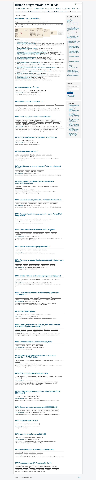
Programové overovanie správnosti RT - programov (27, 48)
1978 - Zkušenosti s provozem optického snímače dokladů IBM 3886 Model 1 (37, 392)
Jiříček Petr (32, 120)
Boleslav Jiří (59, 121)
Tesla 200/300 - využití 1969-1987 (22, 297)
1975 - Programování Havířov (74, 46)
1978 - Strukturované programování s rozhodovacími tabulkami (38, 200)
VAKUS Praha (18, 234)
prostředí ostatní (47, 410)
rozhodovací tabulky (40, 120)
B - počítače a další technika (73, 28)
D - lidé (68, 30)
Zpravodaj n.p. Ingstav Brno (72, 70)
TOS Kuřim (48, 120)
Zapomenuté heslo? (71, 96)
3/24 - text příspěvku (19, 126)
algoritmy (29, 329)
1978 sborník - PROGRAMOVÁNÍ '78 (27, 19)
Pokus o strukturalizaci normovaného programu (26, 57)
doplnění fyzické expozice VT (72, 37)
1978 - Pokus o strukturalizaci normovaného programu (35, 230)
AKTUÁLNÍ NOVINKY (20, 8)
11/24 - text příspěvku (19, 252)
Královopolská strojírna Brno (47, 279)
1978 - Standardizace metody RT (27, 151)
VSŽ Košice (52, 121)
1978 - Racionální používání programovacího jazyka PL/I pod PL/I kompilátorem (38, 215)
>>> (25, 24)
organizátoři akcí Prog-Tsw (27, 466)
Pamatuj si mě (71, 91)
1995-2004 (70, 65)
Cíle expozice (29, 8)
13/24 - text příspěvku (19, 282)
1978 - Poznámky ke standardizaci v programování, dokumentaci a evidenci (39, 261)
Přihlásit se (70, 93)
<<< (19, 24)
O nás (78, 8)
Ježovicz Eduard (55, 329)
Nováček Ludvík (48, 123)
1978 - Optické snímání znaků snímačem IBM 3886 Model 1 (36, 407)
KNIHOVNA (58, 8)
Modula (34, 376)
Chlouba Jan (18, 123)
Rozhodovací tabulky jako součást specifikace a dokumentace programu (31, 52)
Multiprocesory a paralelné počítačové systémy (26, 80)
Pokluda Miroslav (55, 410)
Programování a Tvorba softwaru (22, 22)
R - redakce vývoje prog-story (73, 75)
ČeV (31, 297)
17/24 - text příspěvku (19, 347)
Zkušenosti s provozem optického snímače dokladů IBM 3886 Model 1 (31, 75)
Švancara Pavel (19, 280)
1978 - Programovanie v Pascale (26, 420)
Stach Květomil (48, 469)
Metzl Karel (18, 466)
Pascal (17, 424)
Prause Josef (33, 469)
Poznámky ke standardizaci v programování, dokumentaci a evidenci (31, 59)
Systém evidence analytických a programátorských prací (28, 62)
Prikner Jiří (18, 361)
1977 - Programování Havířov (74, 48)
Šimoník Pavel (18, 124)
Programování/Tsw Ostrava (72, 43)
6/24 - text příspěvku (19, 173)
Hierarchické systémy (21, 66)
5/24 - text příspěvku (19, 156)
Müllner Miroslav (39, 345)
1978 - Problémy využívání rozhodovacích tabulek (33, 117)
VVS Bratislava (58, 376)
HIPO (33, 345)
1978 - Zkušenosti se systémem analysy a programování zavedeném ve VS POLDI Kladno (35, 356)
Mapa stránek (70, 20)
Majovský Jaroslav (19, 469)
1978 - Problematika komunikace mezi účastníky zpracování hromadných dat (37, 293)
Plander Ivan (39, 452)
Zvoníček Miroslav (43, 250)
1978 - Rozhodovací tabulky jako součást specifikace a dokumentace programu (34, 182)
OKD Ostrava (18, 120)
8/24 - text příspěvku (19, 205)
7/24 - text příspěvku (19, 190)
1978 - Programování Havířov (74, 50)
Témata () (69, 19)
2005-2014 (70, 66)
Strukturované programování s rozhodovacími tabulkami (28, 53)
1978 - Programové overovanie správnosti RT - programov (36, 137)
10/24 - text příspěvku (19, 236)
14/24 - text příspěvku (19, 301)
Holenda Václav (40, 437)
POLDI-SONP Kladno (59, 360)
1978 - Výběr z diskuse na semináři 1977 (29, 101)
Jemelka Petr (47, 467)
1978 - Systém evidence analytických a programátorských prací (38, 276)
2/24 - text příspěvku (19, 107)
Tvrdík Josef (25, 467)
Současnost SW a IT (49, 8)
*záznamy (18, 15)
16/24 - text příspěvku (19, 331)
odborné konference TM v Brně (72, 38)
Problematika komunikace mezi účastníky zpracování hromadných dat (31, 64)
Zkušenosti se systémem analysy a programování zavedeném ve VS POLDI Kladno (34, 71)
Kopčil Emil (25, 123)
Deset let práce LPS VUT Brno (73, 42)
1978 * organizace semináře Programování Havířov (33, 463)
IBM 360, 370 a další (20, 219)
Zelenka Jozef (33, 124)
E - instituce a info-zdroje (72, 32)
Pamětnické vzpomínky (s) (72, 24)
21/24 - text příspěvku (19, 412)
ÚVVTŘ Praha (47, 329)
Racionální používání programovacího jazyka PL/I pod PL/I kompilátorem (32, 54)
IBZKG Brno (35, 250)
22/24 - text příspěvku (19, 426)
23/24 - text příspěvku (19, 439)
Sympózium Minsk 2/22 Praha (73, 67)
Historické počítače (66, 8)
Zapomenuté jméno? (71, 95)
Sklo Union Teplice (31, 396)
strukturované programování (21, 104)
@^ (62, 24)
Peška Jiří (36, 466)
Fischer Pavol (18, 378)
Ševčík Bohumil (56, 123)
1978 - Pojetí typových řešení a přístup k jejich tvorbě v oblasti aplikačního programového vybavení (37, 325)
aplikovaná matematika (37, 329)
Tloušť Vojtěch (26, 124)
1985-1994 (70, 63)
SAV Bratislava (32, 452)
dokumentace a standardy (43, 186)
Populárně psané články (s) (72, 22)
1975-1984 (70, 45)
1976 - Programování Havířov (74, 47)
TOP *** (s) (69, 21)
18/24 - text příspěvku (19, 364)
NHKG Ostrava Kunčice (30, 219)
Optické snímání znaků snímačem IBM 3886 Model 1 (28, 76)
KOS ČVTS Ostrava (41, 90)
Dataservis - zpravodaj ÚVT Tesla (74, 41)
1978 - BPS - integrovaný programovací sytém (31, 373)
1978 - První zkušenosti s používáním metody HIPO (33, 342)
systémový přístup (19, 314)
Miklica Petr (52, 265)
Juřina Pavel (52, 219)
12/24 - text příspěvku (19, 267)
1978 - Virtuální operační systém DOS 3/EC (30, 434)
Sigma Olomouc (29, 121)
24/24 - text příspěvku (19, 455)
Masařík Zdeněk (40, 123)
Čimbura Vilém (19, 90)
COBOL (73, 8)
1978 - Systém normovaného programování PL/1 (32, 246)
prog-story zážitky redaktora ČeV (73, 72)
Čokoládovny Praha (44, 121)
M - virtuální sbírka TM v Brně (73, 36)
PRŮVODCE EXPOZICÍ (39, 8)
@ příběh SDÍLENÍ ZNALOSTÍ (49, 299)
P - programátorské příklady (72, 74)
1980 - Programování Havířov (74, 52)
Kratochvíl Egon (32, 123)
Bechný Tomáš (45, 219)
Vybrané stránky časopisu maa (73, 68)
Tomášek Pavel (56, 469)
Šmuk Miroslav (41, 469)
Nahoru (79, 477)
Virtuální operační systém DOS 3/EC (24, 78)
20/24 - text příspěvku (19, 398)
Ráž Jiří (38, 396)
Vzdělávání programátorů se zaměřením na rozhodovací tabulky (30, 51)
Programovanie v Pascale (22, 77)
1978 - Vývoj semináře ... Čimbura (27, 87)
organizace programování (39, 104)
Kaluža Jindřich (55, 467)
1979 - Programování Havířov (74, 51)
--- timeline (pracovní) (26, 299)
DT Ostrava (24, 15)
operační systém (26, 437)
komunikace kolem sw (20, 121)
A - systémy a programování (73, 27)
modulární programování (30, 360)
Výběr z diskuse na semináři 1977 (24, 42)
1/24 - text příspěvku (19, 92)
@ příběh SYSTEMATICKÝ (37, 299)
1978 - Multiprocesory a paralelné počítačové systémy (34, 449)
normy (43, 154)
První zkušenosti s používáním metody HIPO (26, 69)
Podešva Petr (53, 233)
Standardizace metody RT (22, 49)
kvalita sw (18, 299)
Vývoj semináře (20, 41)
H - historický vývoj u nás (72, 35)
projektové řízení (25, 279)
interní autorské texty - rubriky (72, 71)
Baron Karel (54, 466)
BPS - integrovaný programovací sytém (25, 73)
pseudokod (24, 329)
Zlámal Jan (48, 466)
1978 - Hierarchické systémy (25, 311)
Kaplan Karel (57, 279)
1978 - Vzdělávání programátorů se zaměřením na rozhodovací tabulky (38, 167)
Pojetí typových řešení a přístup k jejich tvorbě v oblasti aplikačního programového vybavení (36, 67)
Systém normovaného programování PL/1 (25, 58)
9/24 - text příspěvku (19, 221)
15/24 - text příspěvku (19, 316)
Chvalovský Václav (53, 203)
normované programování (38, 233)
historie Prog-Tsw (32, 90)
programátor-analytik (50, 104)
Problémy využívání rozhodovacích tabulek (26, 43)
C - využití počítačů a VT (72, 29)
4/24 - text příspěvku (19, 142)
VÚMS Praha (25, 120)
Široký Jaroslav (48, 314)
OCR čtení (24, 396)
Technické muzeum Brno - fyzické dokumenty (38, 22)
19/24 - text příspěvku (19, 380)
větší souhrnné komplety (71, 40)
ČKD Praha (36, 121)
